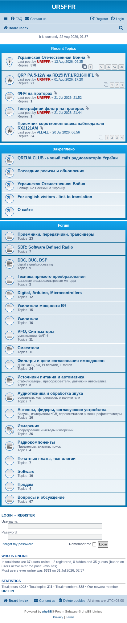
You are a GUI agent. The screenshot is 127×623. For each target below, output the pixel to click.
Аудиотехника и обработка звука (50, 393)
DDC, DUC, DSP (32, 260)
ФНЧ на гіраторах (35, 93)
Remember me (80, 544)
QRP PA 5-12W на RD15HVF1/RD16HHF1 (56, 75)
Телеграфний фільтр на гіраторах (51, 108)
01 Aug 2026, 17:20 (68, 79)
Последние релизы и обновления (51, 171)
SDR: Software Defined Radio (45, 247)
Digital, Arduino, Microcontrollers (50, 292)
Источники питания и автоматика (51, 377)
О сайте (25, 209)
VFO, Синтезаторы (36, 331)
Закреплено (64, 149)
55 (101, 67)
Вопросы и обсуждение (41, 497)
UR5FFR (44, 61)
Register (26, 515)
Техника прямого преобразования (52, 276)
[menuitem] (16, 18)
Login (7, 515)
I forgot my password (17, 544)
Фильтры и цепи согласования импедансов (61, 360)
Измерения (28, 426)
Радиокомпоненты (36, 442)
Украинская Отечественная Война (51, 57)
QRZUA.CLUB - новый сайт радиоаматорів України (68, 158)
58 (121, 67)
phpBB (47, 611)
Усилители (28, 318)
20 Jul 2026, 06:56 (66, 132)
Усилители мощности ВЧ (42, 305)
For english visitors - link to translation (55, 196)
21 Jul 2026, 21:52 (68, 97)
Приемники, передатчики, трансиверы (56, 234)
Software (26, 471)
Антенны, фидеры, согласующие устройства (62, 409)
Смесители (28, 347)
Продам (25, 484)
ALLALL (43, 132)
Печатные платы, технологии (47, 458)
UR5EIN (8, 591)
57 (114, 67)
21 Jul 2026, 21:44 (68, 112)
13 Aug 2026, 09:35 (68, 61)
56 (108, 67)
